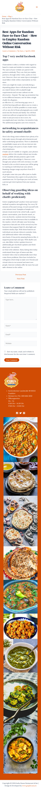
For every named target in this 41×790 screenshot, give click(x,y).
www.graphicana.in (29, 786)
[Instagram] (24, 413)
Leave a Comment (9, 51)
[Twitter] (20, 413)
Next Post (21, 279)
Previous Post (20, 274)
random (5, 154)
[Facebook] (17, 413)
